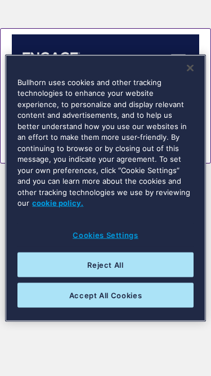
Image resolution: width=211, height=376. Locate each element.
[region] (105, 188)
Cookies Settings (105, 234)
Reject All (105, 264)
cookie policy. (57, 202)
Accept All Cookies (105, 295)
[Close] (190, 67)
